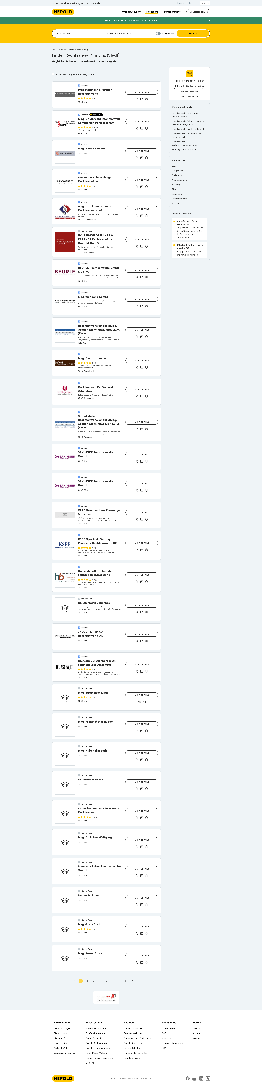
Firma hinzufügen (62, 1028)
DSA (164, 1048)
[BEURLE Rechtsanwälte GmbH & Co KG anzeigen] (65, 272)
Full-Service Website (95, 1033)
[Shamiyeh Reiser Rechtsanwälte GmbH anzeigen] (65, 871)
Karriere (181, 3)
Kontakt (196, 1038)
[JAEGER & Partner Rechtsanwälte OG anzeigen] (65, 636)
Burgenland (177, 170)
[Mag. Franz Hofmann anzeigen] (65, 363)
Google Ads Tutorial (133, 1043)
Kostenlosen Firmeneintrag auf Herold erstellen (77, 3)
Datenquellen (168, 1028)
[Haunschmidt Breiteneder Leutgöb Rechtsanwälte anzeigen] (65, 577)
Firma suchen (60, 1033)
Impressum (167, 1038)
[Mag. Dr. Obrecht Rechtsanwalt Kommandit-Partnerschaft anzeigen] (65, 124)
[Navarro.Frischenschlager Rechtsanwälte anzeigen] (65, 182)
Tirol (174, 189)
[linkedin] (201, 1078)
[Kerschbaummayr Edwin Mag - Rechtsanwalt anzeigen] (65, 813)
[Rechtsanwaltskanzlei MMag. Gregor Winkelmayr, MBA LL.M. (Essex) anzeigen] (65, 332)
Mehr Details (142, 92)
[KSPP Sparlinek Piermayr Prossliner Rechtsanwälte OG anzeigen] (65, 545)
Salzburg (176, 184)
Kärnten (176, 203)
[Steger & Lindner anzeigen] (65, 900)
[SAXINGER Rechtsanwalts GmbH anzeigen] (65, 457)
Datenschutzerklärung (172, 1043)
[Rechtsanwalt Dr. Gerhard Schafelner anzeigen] (65, 392)
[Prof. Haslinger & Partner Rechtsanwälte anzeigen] (65, 94)
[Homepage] (63, 12)
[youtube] (194, 1078)
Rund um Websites (133, 1033)
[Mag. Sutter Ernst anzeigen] (65, 958)
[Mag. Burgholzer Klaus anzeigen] (65, 697)
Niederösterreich (180, 180)
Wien (174, 166)
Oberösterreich (179, 198)
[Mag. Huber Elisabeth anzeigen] (65, 755)
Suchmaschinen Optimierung (100, 1057)
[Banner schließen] (209, 20)
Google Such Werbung (97, 1043)
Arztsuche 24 (60, 1048)
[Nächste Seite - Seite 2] (138, 981)
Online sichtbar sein (133, 1028)
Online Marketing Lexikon (136, 1053)
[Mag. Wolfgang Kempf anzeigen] (65, 301)
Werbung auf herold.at (64, 1053)
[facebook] (188, 1078)
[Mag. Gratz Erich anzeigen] (65, 929)
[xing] (208, 1078)
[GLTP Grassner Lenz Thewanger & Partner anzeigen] (65, 515)
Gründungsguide (132, 1057)
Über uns (192, 3)
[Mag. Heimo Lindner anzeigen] (65, 153)
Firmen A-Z (59, 1038)
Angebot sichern (189, 96)
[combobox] (78, 33)
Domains (90, 1062)
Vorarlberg (177, 194)
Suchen (193, 33)
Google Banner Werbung (98, 1048)
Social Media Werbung (96, 1053)
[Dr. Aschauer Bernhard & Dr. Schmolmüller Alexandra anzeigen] (65, 667)
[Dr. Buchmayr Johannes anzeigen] (65, 607)
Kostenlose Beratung (96, 1028)
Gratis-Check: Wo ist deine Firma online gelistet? (131, 20)
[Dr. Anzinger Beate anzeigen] (65, 784)
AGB (164, 1033)
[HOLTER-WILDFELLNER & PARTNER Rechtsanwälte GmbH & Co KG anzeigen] (65, 242)
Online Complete (94, 1038)
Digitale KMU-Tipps (133, 1048)
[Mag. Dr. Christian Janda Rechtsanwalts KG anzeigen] (65, 211)
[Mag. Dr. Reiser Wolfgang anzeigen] (65, 842)
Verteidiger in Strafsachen (184, 149)
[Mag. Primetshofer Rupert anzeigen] (65, 726)
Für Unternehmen (198, 12)
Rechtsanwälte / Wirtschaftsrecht (188, 129)
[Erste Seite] (74, 981)
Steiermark (177, 175)
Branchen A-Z (61, 1043)
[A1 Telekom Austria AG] (106, 997)
